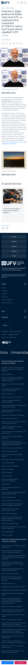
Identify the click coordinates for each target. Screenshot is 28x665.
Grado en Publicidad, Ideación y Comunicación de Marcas (10, 480)
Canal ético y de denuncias (9, 337)
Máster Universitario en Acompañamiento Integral (13, 615)
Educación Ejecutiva (7, 300)
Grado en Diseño (6, 484)
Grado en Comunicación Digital (10, 523)
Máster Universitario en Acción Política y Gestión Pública (12, 636)
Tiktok (14, 256)
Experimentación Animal (8, 583)
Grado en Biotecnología (8, 463)
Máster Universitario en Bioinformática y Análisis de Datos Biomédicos (12, 569)
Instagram (14, 251)
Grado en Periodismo (7, 472)
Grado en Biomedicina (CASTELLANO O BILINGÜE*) (12, 437)
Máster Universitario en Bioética (10, 573)
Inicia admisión (20, 662)
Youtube (14, 246)
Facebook (14, 241)
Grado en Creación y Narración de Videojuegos (11, 488)
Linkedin (14, 237)
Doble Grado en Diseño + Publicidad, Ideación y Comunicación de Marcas (14, 422)
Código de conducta (13, 334)
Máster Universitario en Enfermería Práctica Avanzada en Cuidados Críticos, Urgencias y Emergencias (13, 557)
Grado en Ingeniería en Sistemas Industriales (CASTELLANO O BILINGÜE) (14, 493)
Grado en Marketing (7, 374)
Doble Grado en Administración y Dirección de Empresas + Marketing (14, 527)
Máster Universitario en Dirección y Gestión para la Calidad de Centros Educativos (13, 610)
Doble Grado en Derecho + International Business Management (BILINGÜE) (12, 504)
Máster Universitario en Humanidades (12, 606)
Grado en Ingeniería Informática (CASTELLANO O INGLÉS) (10, 509)
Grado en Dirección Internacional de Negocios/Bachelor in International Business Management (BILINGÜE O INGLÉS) (14, 443)
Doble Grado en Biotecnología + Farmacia (13, 459)
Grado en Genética (7, 476)
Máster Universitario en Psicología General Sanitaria (13, 594)
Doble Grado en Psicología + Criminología (13, 415)
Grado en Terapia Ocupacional (10, 451)
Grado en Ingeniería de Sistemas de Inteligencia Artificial (11, 401)
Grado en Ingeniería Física (9, 497)
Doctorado (4, 294)
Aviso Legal (5, 331)
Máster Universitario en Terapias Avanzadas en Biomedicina (13, 546)
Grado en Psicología (7, 535)
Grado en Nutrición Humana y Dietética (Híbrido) (12, 455)
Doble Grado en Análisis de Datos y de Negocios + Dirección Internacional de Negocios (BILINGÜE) (12, 518)
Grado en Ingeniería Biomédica (10, 466)
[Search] (18, 2)
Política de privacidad (15, 331)
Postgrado (4, 291)
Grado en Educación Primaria (9, 418)
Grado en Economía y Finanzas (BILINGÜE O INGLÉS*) (13, 384)
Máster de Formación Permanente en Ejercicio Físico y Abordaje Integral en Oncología (12, 578)
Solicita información (7, 662)
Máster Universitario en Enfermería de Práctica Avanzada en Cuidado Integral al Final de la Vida (13, 563)
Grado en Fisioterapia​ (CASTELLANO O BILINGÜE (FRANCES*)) (12, 427)
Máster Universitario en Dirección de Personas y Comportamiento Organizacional (14, 641)
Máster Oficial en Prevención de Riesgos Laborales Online (12, 646)
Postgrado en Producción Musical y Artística (14, 587)
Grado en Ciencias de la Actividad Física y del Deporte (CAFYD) (14, 432)
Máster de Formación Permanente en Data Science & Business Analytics (13, 651)
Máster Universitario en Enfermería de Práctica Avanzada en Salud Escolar (12, 551)
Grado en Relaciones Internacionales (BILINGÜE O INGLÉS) (12, 411)
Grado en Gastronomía (8, 532)
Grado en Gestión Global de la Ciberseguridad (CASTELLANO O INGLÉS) (14, 406)
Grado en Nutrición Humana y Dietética (12, 448)
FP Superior (5, 297)
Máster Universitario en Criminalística (12, 619)
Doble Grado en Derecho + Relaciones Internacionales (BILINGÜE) (12, 389)
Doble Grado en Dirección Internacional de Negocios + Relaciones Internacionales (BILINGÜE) (13, 369)
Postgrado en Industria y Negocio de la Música (14, 590)
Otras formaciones (7, 303)
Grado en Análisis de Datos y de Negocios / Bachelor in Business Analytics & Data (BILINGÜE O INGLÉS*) (13, 379)
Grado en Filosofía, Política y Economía (12, 397)
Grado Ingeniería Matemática (9, 513)
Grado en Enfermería (7, 394)
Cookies (4, 334)
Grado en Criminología (8, 469)
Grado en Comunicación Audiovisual (11, 500)
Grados (3, 288)
